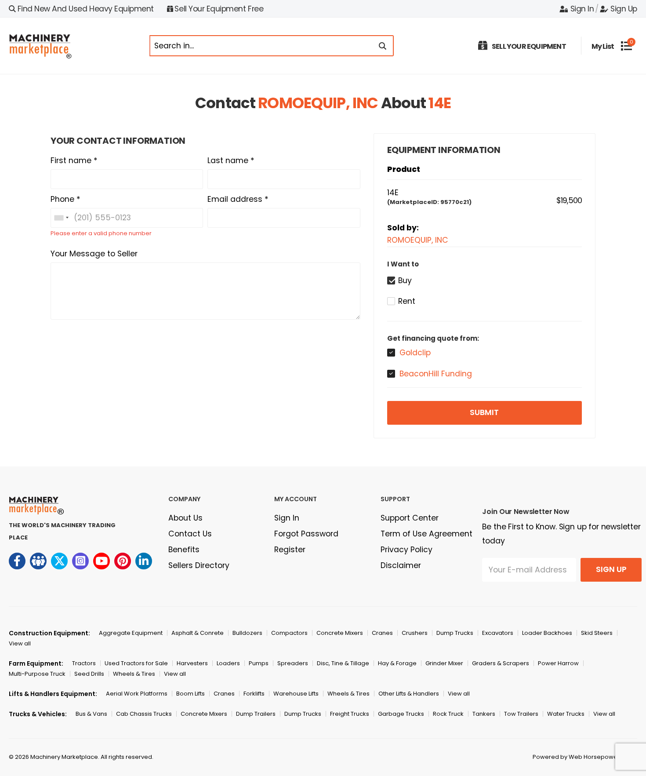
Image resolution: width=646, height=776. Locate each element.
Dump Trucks (454, 633)
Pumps (259, 663)
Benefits (184, 549)
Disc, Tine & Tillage (343, 663)
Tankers (483, 714)
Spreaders (292, 663)
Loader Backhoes (547, 633)
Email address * (238, 199)
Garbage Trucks (401, 714)
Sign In (582, 9)
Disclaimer (401, 565)
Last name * (230, 160)
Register (289, 549)
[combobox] (61, 217)
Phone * (65, 199)
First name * (74, 160)
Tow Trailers (521, 714)
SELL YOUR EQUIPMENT (529, 46)
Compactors (289, 633)
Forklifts (254, 693)
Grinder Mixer (444, 663)
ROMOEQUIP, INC (318, 102)
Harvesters (192, 663)
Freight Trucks (349, 714)
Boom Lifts (190, 693)
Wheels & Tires (134, 674)
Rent (406, 301)
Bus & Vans (91, 714)
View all (20, 643)
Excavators (497, 633)
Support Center (410, 518)
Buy (405, 280)
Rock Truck (448, 714)
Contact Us (190, 533)
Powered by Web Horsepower (576, 757)
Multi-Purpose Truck (37, 674)
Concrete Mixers (339, 633)
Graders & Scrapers (500, 663)
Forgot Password (306, 533)
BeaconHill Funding (435, 373)
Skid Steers (597, 633)
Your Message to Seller (94, 253)
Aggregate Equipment (131, 633)
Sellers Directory (198, 565)
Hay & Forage (397, 663)
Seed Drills (89, 674)
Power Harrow (558, 663)
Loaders (228, 663)
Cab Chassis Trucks (144, 714)
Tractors (84, 663)
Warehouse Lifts (296, 693)
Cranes (382, 633)
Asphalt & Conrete (197, 633)
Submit (484, 412)
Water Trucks (565, 714)
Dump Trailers (256, 714)
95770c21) (456, 202)
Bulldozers (247, 633)
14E (439, 102)
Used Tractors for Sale (136, 663)
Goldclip (415, 352)
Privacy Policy (406, 549)
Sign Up (623, 9)
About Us (185, 518)
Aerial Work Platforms (136, 693)
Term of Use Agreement (426, 533)
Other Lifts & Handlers (408, 693)
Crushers (415, 633)
